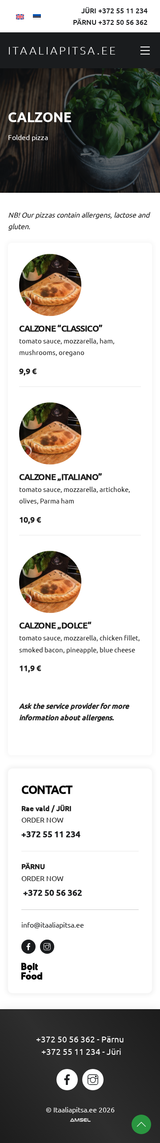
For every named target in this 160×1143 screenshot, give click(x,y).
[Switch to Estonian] (36, 16)
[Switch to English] (20, 16)
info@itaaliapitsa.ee (52, 924)
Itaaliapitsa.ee (62, 50)
